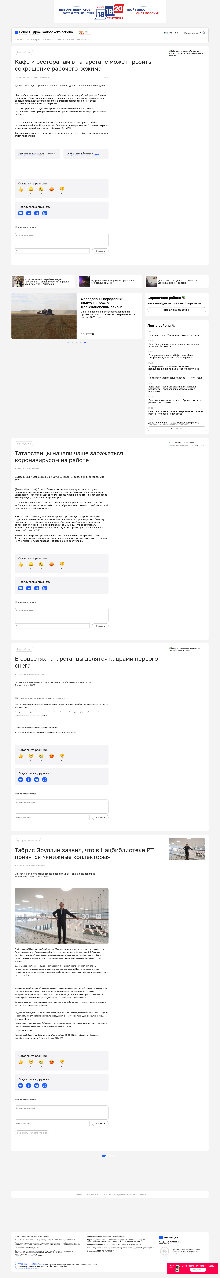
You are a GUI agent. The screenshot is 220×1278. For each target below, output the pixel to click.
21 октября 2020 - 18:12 (22, 77)
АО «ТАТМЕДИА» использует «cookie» (30, 1265)
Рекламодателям (65, 39)
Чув (176, 33)
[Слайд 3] (76, 342)
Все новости (177, 429)
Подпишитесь (198, 1270)
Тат (170, 33)
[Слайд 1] (68, 342)
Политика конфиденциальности (27, 1268)
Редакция (48, 39)
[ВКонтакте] (20, 213)
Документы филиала (124, 1194)
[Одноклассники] (28, 213)
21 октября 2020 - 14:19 (22, 674)
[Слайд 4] (80, 342)
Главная (19, 39)
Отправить (100, 251)
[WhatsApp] (44, 213)
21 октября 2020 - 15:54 (23, 468)
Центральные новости (28, 840)
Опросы (107, 1194)
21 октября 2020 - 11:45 (22, 865)
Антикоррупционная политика (27, 1263)
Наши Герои (83, 39)
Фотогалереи (33, 39)
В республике (24, 52)
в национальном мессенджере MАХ (83, 155)
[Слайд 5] (85, 342)
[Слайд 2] (72, 342)
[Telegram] (36, 213)
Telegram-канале (27, 155)
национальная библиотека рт (32, 1132)
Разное (142, 1194)
